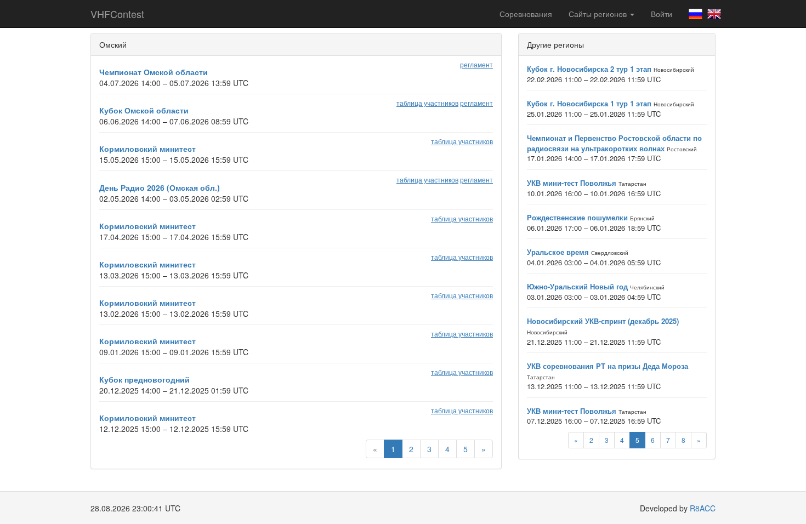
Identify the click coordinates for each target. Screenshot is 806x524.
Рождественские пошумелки (577, 217)
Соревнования (526, 13)
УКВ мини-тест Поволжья (571, 183)
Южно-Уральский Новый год (577, 286)
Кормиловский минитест (147, 148)
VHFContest (117, 14)
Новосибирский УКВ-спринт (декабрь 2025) (603, 321)
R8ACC (703, 508)
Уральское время (558, 252)
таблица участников (427, 102)
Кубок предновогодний (144, 379)
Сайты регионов (599, 13)
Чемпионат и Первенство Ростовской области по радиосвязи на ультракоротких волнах (614, 143)
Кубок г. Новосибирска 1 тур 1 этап (589, 103)
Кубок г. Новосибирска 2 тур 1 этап (589, 69)
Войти (661, 13)
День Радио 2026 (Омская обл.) (159, 187)
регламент (476, 64)
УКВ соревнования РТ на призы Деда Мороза (607, 366)
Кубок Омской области (144, 110)
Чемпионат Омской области (153, 71)
